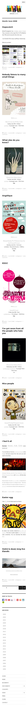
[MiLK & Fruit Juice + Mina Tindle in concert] (14, 98)
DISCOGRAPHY (6, 686)
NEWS (3, 679)
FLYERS (4, 699)
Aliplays (18, 475)
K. (13, 240)
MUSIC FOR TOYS (15, 446)
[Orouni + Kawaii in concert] (14, 285)
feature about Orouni (20, 31)
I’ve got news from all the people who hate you (13, 330)
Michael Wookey (7, 240)
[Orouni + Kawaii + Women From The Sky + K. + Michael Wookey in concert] (14, 217)
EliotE (19, 480)
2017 (4, 631)
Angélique (7, 195)
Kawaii (13, 243)
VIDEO (4, 692)
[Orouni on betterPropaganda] (14, 55)
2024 (4, 614)
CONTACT (5, 702)
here (3, 536)
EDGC (5, 263)
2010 (4, 652)
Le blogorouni (19, 67)
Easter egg (7, 497)
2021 (4, 620)
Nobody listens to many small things (14, 75)
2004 (4, 669)
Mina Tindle (19, 121)
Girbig (11, 423)
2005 (4, 666)
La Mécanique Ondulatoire (9, 368)
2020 (4, 623)
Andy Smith (15, 306)
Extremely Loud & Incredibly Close (14, 570)
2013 (4, 643)
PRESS (3, 696)
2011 (4, 649)
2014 (4, 640)
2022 (4, 617)
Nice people (8, 383)
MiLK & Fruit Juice (10, 121)
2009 (4, 654)
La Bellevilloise (7, 314)
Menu (23, 2)
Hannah (6, 423)
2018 (4, 628)
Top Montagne (22, 532)
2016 (4, 634)
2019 (4, 626)
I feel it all (7, 441)
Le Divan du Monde (18, 451)
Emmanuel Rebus (9, 475)
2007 (4, 660)
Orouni (18, 243)
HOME (4, 676)
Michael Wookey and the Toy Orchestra (12, 473)
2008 (4, 657)
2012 (4, 646)
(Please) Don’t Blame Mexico (14, 177)
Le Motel (6, 125)
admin (5, 67)
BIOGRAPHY (5, 682)
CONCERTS (5, 689)
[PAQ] (14, 516)
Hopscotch (7, 27)
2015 (4, 637)
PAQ (6, 501)
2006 (4, 663)
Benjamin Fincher (19, 423)
